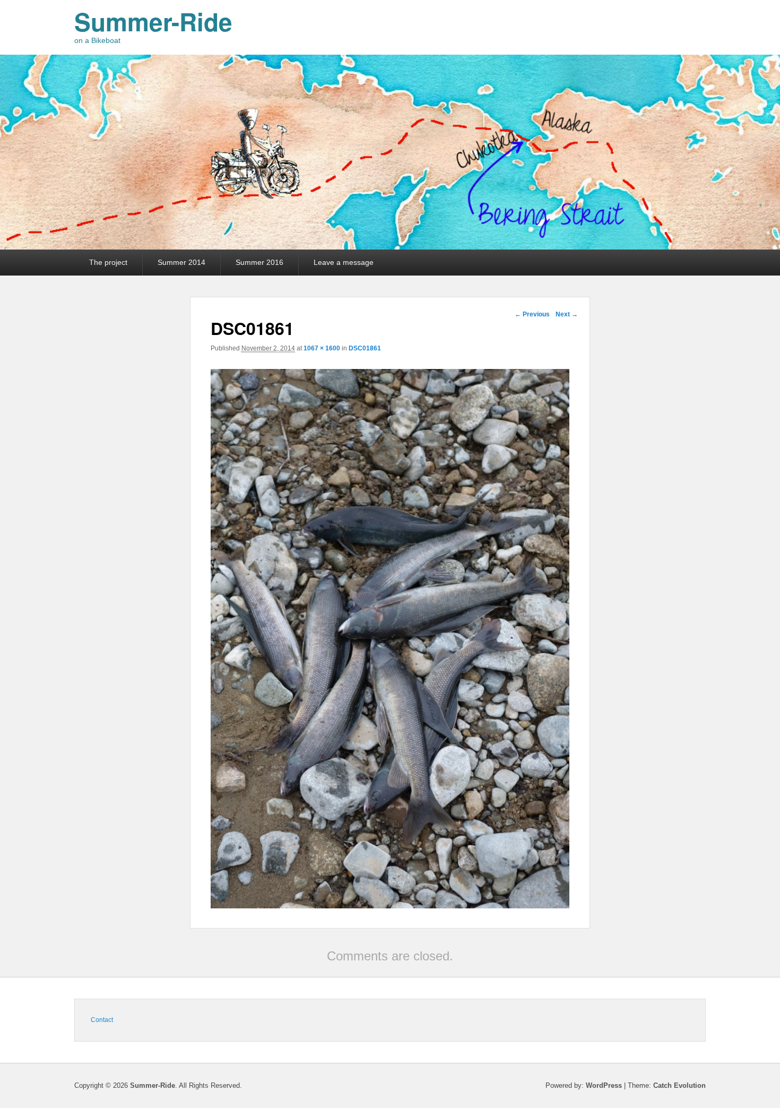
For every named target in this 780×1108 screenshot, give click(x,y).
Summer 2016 (259, 262)
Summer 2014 (181, 262)
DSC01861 (365, 348)
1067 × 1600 (322, 348)
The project (108, 262)
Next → (567, 314)
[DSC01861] (390, 905)
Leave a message (344, 262)
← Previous (532, 314)
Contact (102, 1020)
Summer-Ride (153, 21)
